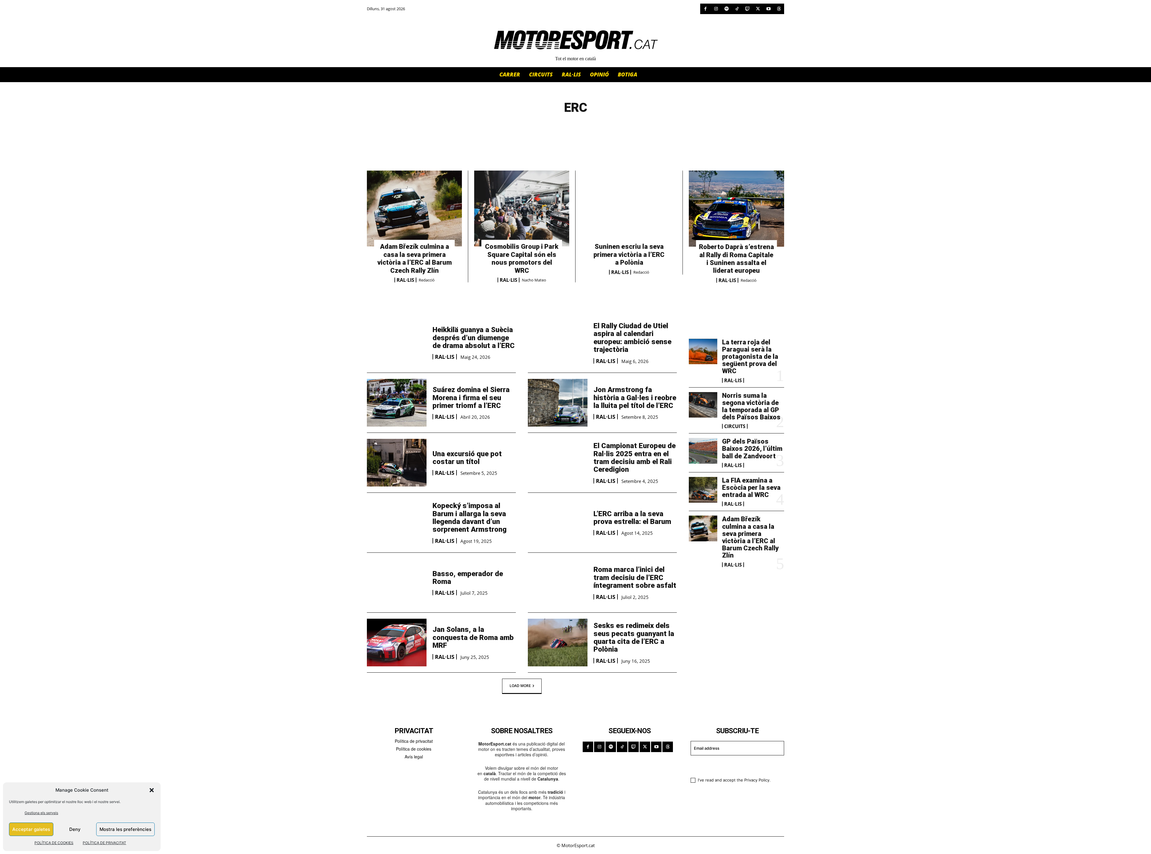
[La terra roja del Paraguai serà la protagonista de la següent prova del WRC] (703, 352)
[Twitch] (747, 9)
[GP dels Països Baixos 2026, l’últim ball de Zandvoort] (703, 451)
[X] (758, 9)
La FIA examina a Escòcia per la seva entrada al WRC (751, 487)
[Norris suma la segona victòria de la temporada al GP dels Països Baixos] (703, 405)
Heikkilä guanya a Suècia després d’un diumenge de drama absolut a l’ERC (474, 338)
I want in (734, 765)
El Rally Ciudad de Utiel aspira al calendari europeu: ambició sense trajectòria (632, 338)
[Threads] (779, 9)
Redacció (427, 280)
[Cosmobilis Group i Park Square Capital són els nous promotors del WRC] (521, 209)
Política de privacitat (414, 741)
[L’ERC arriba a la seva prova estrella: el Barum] (557, 522)
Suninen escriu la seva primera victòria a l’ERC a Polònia (629, 254)
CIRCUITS (734, 426)
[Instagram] (716, 9)
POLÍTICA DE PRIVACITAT (104, 843)
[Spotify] (726, 9)
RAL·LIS (405, 280)
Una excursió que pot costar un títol (467, 458)
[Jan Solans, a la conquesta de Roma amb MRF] (397, 642)
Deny (75, 829)
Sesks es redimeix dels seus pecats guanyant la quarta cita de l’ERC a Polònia (633, 637)
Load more (520, 685)
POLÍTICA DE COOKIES (53, 843)
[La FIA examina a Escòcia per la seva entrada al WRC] (703, 490)
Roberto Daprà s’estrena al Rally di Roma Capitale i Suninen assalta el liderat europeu (736, 258)
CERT (568, 128)
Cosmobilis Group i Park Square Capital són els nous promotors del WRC (521, 258)
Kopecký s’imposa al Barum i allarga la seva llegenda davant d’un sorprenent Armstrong (470, 517)
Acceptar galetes (31, 829)
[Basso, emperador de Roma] (397, 582)
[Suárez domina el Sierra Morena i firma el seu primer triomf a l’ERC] (397, 403)
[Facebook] (705, 9)
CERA (547, 128)
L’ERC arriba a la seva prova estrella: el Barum (632, 518)
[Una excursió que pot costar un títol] (397, 463)
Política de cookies (413, 749)
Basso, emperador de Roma (468, 578)
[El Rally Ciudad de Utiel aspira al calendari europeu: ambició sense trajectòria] (557, 343)
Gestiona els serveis (41, 813)
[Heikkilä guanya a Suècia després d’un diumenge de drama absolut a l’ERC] (397, 343)
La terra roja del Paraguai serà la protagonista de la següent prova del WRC (750, 356)
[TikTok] (737, 9)
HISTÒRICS (597, 128)
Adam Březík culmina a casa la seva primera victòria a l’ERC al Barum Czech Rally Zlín (414, 258)
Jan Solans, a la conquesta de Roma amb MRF (473, 637)
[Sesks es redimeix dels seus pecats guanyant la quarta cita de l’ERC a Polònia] (557, 642)
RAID (626, 128)
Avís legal (414, 757)
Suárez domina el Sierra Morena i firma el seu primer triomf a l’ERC (471, 397)
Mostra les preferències (125, 829)
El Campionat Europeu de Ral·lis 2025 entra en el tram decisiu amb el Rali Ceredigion (634, 458)
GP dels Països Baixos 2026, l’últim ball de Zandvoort (752, 449)
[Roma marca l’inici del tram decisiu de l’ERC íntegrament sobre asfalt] (557, 582)
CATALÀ (523, 128)
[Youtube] (768, 9)
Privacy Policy (756, 780)
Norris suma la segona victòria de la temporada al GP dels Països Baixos (751, 406)
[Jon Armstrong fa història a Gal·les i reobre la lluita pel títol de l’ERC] (557, 403)
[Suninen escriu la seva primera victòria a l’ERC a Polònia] (629, 209)
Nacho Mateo (534, 280)
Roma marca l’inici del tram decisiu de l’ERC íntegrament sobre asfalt (634, 577)
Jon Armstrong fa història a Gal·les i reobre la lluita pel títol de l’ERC (634, 397)
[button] (152, 790)
